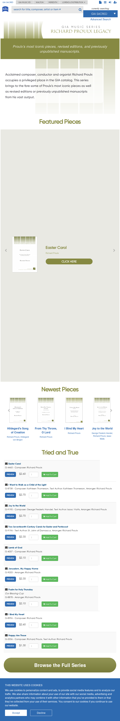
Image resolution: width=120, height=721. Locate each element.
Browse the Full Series (60, 664)
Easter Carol (14, 463)
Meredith (53, 2)
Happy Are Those (17, 635)
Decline (41, 713)
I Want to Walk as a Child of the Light (27, 484)
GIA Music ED (24, 2)
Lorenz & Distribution (73, 2)
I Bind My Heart (16, 614)
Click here (69, 261)
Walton (39, 2)
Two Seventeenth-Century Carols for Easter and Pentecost (38, 526)
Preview (10, 474)
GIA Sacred (7, 2)
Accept (16, 713)
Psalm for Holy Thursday (20, 589)
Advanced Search (100, 19)
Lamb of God (15, 547)
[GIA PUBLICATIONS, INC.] (5, 9)
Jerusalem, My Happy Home (23, 568)
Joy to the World (16, 505)
